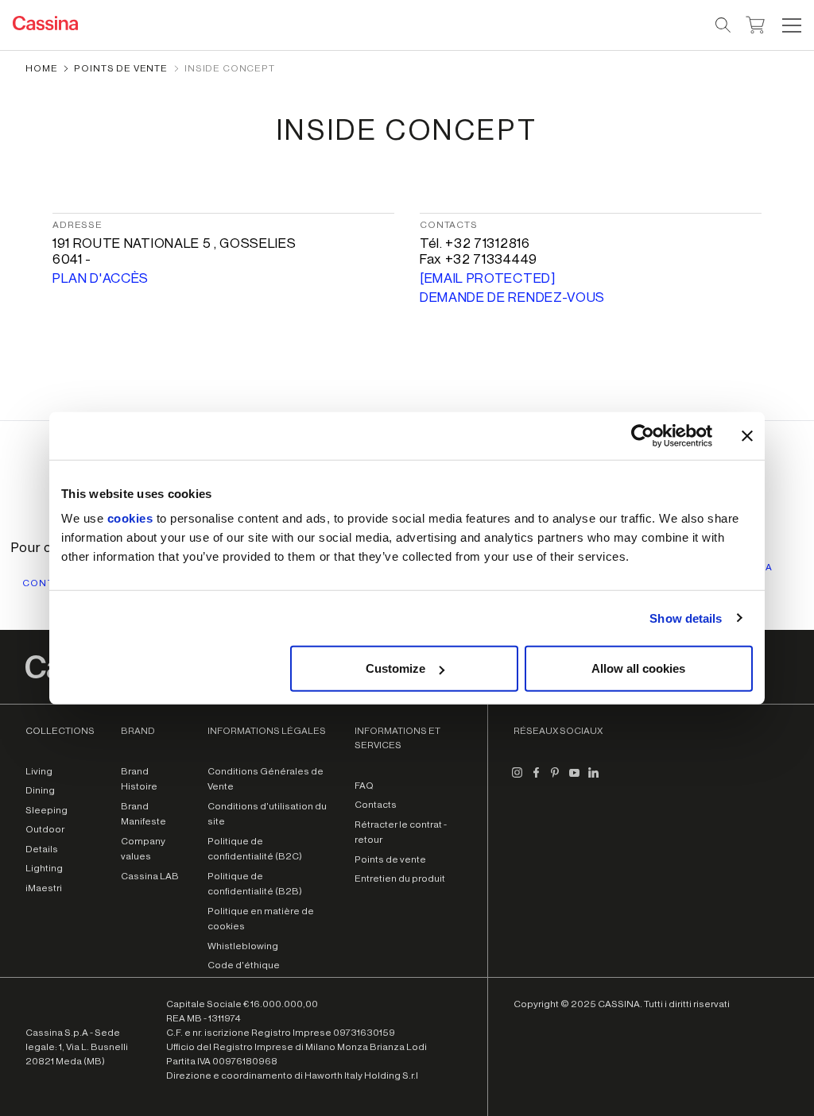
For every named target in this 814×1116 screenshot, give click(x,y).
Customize (395, 668)
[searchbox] (723, 25)
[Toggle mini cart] (755, 23)
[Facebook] (535, 779)
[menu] (791, 25)
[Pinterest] (554, 779)
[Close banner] (747, 435)
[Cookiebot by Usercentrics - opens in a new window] (642, 435)
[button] (789, 25)
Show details (685, 617)
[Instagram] (516, 779)
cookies (130, 518)
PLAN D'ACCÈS (100, 278)
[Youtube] (573, 779)
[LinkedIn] (593, 779)
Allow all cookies (638, 668)
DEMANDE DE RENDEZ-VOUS (512, 297)
